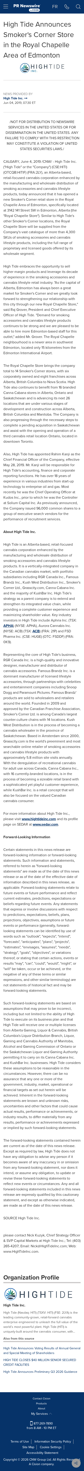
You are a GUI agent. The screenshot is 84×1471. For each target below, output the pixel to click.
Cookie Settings (51, 1447)
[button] (42, 68)
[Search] (78, 7)
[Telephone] (67, 7)
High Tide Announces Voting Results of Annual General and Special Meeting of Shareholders (41, 1350)
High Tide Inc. (14, 1305)
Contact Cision (41, 1399)
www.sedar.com (45, 824)
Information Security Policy (52, 1441)
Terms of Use (20, 1441)
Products (41, 1403)
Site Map (28, 1447)
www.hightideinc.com (39, 819)
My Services (40, 1413)
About (41, 1408)
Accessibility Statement (42, 1452)
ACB (36, 631)
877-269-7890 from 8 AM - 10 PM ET (41, 1425)
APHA (8, 625)
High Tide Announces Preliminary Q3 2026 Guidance (40, 1371)
